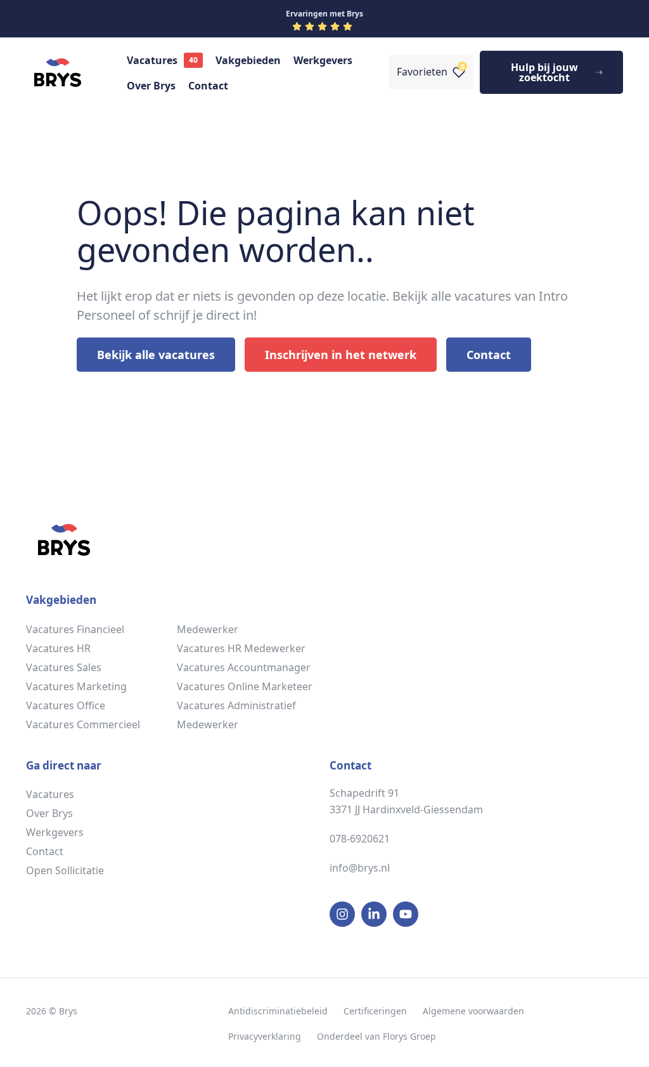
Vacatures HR (58, 648)
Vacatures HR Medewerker (241, 648)
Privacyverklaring (264, 1036)
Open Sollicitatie (65, 870)
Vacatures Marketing (76, 686)
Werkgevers (322, 60)
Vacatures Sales (63, 667)
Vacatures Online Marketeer (244, 686)
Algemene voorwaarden (473, 1011)
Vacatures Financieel (75, 629)
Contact (208, 86)
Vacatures (152, 60)
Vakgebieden (248, 60)
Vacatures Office (65, 705)
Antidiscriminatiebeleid (278, 1011)
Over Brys (151, 86)
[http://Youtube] (405, 914)
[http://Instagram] (342, 914)
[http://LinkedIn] (374, 914)
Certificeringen (375, 1011)
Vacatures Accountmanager (244, 667)
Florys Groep (409, 1036)
